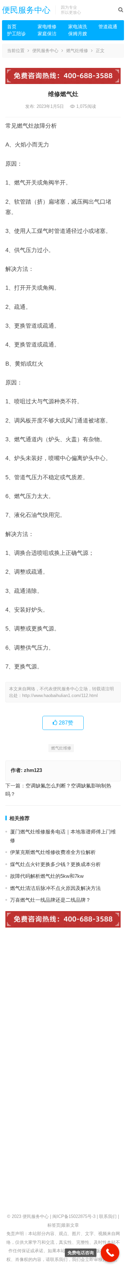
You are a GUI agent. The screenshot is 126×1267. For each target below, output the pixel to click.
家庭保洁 (47, 33)
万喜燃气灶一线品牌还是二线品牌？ (50, 900)
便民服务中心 (26, 9)
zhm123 (33, 770)
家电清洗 (77, 26)
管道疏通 (107, 26)
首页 (11, 26)
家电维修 (47, 26)
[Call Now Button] (110, 1252)
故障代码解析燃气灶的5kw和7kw (47, 876)
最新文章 (70, 1225)
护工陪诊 (16, 33)
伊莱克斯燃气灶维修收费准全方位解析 (53, 852)
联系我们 (108, 1216)
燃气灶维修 (77, 50)
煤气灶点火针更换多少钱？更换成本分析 (55, 864)
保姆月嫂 (77, 33)
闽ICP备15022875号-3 (73, 1216)
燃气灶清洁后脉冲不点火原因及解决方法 (55, 888)
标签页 (53, 1225)
